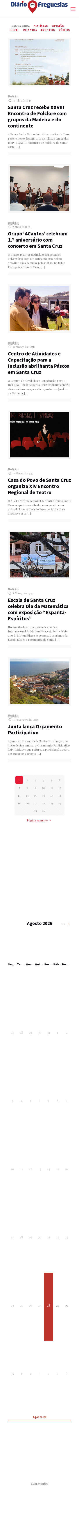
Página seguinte (37, 820)
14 (27, 795)
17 (51, 795)
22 (43, 803)
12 (60, 788)
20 (27, 803)
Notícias (13, 96)
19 (19, 803)
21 (35, 803)
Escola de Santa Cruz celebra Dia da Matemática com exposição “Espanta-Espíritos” (38, 609)
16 (43, 795)
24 (59, 803)
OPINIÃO (58, 25)
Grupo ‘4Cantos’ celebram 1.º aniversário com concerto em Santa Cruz (38, 239)
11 (52, 788)
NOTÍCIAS (41, 25)
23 (51, 803)
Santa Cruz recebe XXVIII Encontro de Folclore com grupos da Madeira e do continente (37, 116)
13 (19, 795)
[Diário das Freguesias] (39, 7)
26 (43, 811)
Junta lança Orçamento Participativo (35, 729)
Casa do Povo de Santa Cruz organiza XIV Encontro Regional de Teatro (39, 486)
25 (35, 811)
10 (43, 788)
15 (35, 795)
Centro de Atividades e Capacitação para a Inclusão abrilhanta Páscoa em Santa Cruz (39, 362)
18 (60, 795)
